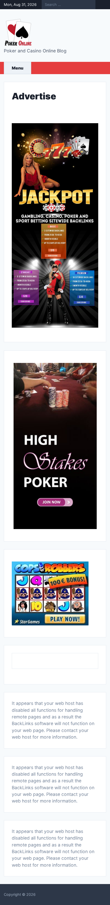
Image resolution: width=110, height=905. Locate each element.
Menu (17, 68)
